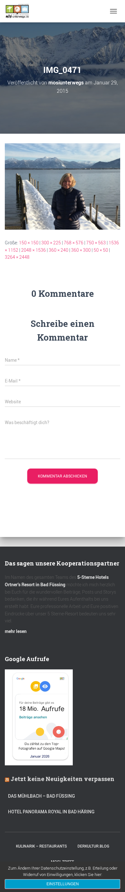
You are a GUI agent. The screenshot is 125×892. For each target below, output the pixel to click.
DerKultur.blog (93, 846)
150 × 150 (28, 243)
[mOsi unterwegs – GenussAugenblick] (20, 11)
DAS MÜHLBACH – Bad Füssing (41, 796)
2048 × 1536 (33, 250)
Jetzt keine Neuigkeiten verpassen (62, 779)
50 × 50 (101, 250)
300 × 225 (51, 243)
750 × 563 (96, 243)
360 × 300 (81, 250)
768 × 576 (73, 243)
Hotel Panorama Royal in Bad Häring (51, 811)
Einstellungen (62, 884)
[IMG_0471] (62, 186)
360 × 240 (58, 250)
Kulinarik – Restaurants (41, 846)
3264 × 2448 (17, 257)
